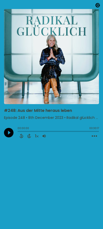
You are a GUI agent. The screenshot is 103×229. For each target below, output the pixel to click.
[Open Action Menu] (94, 136)
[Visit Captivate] (98, 6)
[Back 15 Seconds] (21, 136)
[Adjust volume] (44, 136)
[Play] (9, 132)
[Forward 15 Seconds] (29, 136)
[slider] (19, 131)
